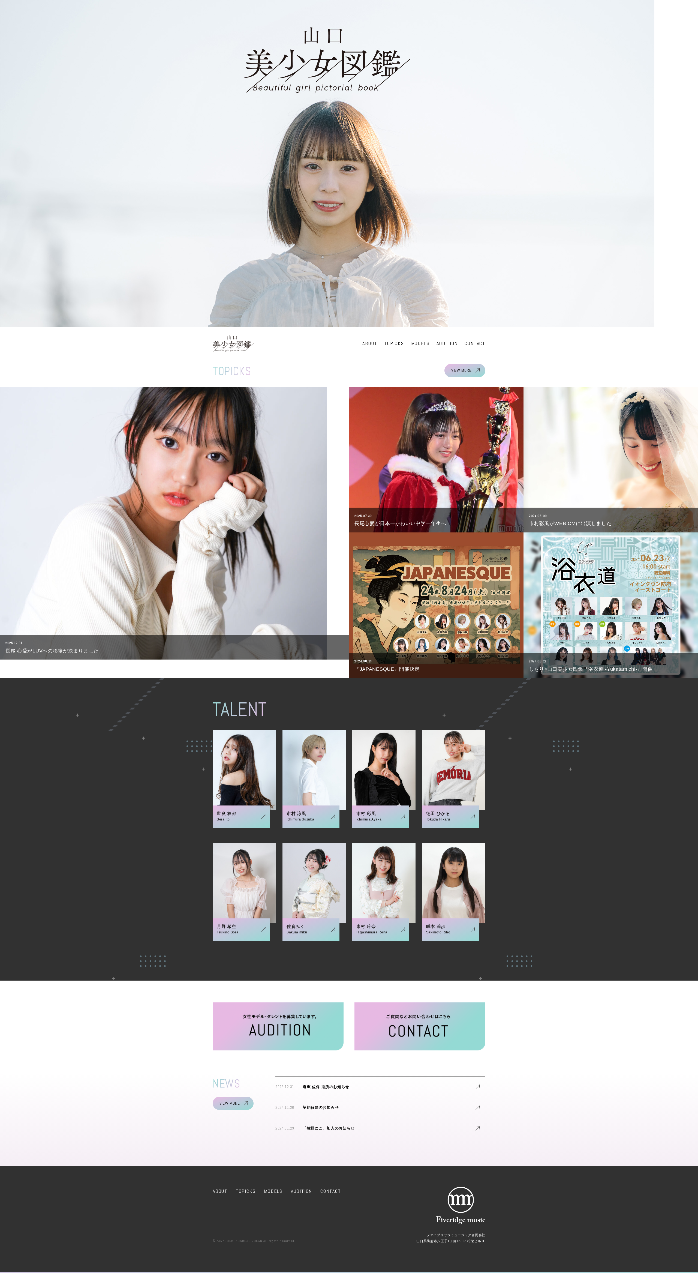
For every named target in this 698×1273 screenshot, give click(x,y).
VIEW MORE (461, 370)
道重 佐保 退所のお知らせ (326, 1087)
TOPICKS (394, 343)
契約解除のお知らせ (321, 1107)
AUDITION (447, 343)
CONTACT (475, 343)
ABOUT (369, 343)
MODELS (420, 343)
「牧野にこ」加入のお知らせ (329, 1128)
